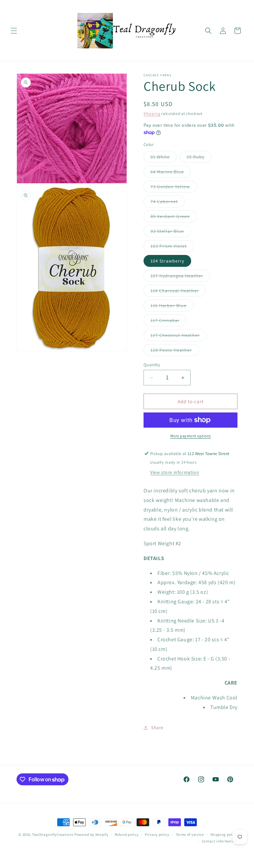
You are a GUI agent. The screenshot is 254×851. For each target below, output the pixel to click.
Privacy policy (157, 834)
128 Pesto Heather (174, 351)
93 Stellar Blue (170, 232)
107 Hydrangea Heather (180, 277)
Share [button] (157, 727)
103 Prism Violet (172, 247)
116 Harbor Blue (171, 306)
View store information (174, 472)
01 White (163, 158)
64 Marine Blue (170, 173)
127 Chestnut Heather (178, 336)
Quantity (152, 365)
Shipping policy (224, 834)
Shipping (152, 113)
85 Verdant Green (173, 217)
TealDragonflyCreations (52, 834)
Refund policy (126, 834)
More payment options (190, 435)
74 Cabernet (167, 202)
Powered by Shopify (91, 834)
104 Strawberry (167, 261)
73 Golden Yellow (173, 188)
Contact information (219, 841)
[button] (14, 30)
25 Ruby (199, 158)
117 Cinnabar (168, 321)
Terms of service (190, 834)
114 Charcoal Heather (178, 292)
